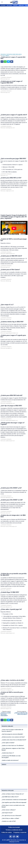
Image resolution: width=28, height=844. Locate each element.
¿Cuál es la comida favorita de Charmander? (6, 714)
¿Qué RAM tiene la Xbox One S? (10, 796)
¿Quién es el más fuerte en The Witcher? (13, 745)
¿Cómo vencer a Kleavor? (9, 810)
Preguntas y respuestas (19, 832)
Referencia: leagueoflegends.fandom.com (9, 333)
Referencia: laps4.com (5, 78)
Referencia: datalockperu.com (7, 497)
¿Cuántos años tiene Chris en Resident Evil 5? (14, 740)
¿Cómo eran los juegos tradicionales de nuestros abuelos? (12, 730)
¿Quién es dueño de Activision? (10, 760)
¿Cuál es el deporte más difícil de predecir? (20, 713)
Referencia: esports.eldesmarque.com (9, 526)
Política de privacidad (14, 827)
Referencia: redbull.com (5, 589)
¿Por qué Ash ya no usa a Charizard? (11, 815)
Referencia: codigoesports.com (7, 190)
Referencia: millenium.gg (6, 280)
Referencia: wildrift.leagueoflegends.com (9, 420)
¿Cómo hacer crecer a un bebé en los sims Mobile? (13, 806)
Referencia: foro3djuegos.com (7, 689)
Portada (3, 5)
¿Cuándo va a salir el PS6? (9, 821)
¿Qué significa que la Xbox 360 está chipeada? (14, 802)
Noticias (9, 5)
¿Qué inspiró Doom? (7, 812)
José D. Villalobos (5, 55)
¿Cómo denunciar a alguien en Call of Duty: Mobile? (13, 749)
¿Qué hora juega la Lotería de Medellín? (12, 734)
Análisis (21, 5)
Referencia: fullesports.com (6, 607)
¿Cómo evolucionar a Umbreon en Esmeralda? (14, 799)
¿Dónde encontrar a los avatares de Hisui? (13, 737)
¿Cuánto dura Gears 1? (8, 753)
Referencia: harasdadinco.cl (6, 348)
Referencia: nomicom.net (6, 319)
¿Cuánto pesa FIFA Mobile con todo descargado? (11, 756)
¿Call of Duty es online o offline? (10, 818)
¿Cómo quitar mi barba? (8, 742)
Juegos (15, 5)
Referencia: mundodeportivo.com (8, 127)
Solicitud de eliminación (6, 77)
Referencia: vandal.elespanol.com (8, 253)
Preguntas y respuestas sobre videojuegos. (11, 54)
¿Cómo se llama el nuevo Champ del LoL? (13, 794)
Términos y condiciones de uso (14, 830)
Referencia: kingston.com (6, 708)
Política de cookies (7, 832)
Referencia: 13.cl (4, 175)
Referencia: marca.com (5, 512)
